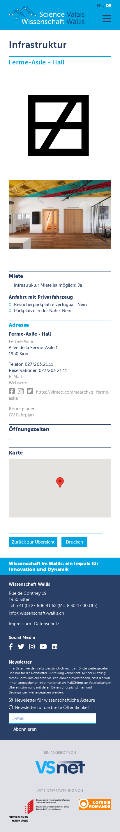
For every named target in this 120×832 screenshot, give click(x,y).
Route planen (22, 408)
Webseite (18, 382)
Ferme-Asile (21, 341)
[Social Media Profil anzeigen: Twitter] (31, 392)
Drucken (74, 542)
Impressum (20, 623)
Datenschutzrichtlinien (68, 687)
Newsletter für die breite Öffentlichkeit (52, 707)
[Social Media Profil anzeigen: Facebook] (13, 392)
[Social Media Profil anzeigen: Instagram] (22, 392)
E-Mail (15, 376)
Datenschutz (46, 623)
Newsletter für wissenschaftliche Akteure (55, 700)
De (108, 5)
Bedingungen (18, 692)
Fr (99, 6)
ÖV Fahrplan (21, 415)
